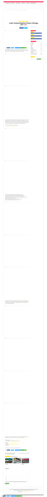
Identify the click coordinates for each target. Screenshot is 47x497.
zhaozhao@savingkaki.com (25, 491)
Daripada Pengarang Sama (14, 456)
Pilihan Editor (27, 21)
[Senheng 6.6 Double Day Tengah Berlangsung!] (25, 460)
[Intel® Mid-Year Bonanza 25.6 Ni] (17, 460)
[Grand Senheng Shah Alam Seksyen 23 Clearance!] (9, 460)
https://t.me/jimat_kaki (11, 445)
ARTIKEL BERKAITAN (8, 456)
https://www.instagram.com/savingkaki (14, 443)
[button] (41, 3)
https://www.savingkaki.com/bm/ (12, 442)
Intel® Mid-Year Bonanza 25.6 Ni (16, 463)
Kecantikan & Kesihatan (23, 21)
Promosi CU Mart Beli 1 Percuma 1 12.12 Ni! (24, 453)
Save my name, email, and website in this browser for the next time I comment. (16, 481)
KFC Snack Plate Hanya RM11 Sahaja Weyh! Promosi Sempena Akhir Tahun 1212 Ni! (10, 453)
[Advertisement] (23, 15)
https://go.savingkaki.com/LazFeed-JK (14, 444)
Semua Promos (20, 21)
